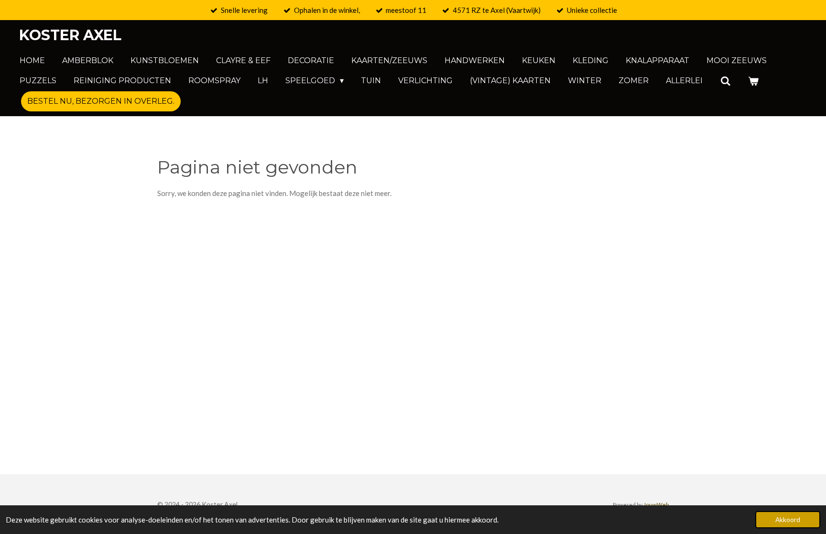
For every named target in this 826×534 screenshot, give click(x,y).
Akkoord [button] (787, 519)
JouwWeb (656, 504)
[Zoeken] (725, 81)
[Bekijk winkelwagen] (753, 81)
